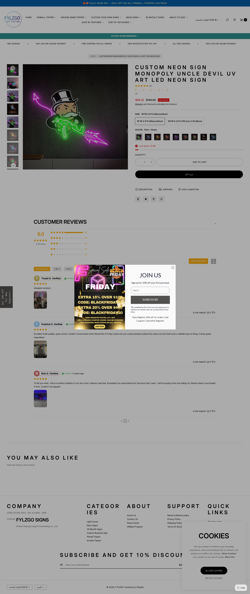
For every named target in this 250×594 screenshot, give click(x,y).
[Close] (172, 267)
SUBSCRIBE (150, 299)
